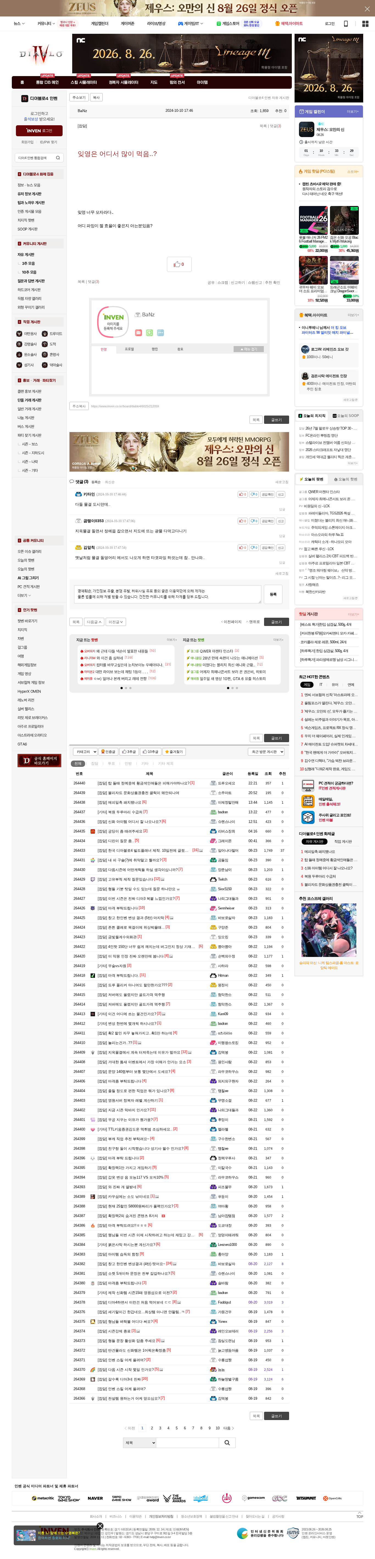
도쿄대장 (225, 1225)
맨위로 (254, 622)
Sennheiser (226, 908)
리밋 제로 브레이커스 (32, 718)
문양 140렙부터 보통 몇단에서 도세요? (134, 1072)
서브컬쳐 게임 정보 (31, 682)
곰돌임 (223, 860)
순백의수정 (226, 956)
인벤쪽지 (139, 333)
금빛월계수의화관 (117, 937)
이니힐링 (149, 333)
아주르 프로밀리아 (31, 726)
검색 (57, 157)
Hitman (223, 975)
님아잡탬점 (226, 1216)
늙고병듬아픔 (228, 1350)
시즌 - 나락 (30, 462)
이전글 (114, 622)
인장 (104, 350)
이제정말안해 (228, 802)
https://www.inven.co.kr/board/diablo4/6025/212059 (125, 406)
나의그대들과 (228, 899)
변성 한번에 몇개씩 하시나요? (127, 1023)
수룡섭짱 (225, 1360)
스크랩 (222, 282)
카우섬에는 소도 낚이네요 (124, 1197)
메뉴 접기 (249, 349)
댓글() (275, 126)
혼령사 (54, 354)
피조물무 (225, 1187)
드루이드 (56, 334)
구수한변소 (226, 1139)
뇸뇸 (221, 1370)
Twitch (222, 879)
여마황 (223, 1206)
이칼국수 (225, 1168)
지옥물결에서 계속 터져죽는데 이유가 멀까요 (139, 1052)
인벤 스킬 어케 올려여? (121, 1360)
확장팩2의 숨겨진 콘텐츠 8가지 (128, 1216)
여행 (21, 656)
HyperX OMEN (29, 691)
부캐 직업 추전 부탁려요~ (123, 1139)
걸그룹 (22, 647)
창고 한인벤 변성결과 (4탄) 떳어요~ (131, 1264)
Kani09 (223, 1014)
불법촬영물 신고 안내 (224, 1516)
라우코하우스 (228, 1072)
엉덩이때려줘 (228, 1235)
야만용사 (30, 334)
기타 (145, 763)
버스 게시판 (26, 426)
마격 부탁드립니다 (118, 908)
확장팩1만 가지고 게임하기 (125, 1168)
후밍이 (223, 1120)
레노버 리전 (26, 700)
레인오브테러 (228, 1331)
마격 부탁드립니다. (118, 975)
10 (218, 1428)
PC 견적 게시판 (29, 586)
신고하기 (238, 282)
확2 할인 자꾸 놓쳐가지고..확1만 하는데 (135, 1033)
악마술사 (56, 365)
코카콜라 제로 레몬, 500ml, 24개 (323, 642)
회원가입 (27, 142)
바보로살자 (226, 918)
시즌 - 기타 (30, 470)
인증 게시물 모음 (29, 211)
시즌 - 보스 (30, 444)
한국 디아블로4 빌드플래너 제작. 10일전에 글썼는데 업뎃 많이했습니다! (161, 850)
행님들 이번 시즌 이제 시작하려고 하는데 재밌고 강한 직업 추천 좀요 (158, 1235)
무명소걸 (225, 1100)
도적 (53, 344)
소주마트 (225, 793)
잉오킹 (223, 937)
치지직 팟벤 (26, 220)
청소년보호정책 (191, 1516)
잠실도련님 (226, 1341)
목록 (263, 126)
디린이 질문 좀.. (116, 841)
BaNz (82, 110)
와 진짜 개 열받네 (117, 1187)
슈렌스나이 (226, 822)
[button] (122, 688)
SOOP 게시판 (27, 229)
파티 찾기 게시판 (29, 435)
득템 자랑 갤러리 (29, 298)
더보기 (160, 333)
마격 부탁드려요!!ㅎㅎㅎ (122, 1225)
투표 (111, 763)
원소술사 (30, 354)
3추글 (131, 752)
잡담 (94, 763)
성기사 (28, 365)
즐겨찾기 (176, 752)
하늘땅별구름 (228, 1379)
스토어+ (353, 172)
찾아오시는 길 (255, 1516)
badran (223, 812)
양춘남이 (225, 870)
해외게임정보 (27, 665)
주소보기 (79, 97)
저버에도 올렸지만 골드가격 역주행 (131, 995)
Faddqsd (224, 1302)
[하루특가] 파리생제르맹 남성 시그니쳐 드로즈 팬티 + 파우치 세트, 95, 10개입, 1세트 (329, 660)
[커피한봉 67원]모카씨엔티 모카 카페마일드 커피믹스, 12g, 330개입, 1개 (329, 633)
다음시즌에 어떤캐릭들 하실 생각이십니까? (138, 870)
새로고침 (282, 482)
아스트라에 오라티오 (32, 735)
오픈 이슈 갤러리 (29, 551)
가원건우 (225, 1312)
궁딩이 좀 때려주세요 (120, 831)
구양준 (223, 927)
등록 (273, 594)
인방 (128, 763)
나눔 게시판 (26, 418)
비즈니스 (116, 1516)
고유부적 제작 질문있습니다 (125, 879)
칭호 (180, 349)
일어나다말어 (228, 850)
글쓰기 (276, 738)
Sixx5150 (225, 889)
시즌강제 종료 (114, 1331)
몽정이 (223, 985)
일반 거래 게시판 (29, 409)
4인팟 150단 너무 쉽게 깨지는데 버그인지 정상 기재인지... (150, 947)
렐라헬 (223, 1129)
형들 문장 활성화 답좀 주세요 (126, 1341)
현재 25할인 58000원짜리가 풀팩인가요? (135, 1206)
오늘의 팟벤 (26, 569)
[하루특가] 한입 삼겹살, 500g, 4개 (324, 651)
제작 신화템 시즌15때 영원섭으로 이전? (135, 1293)
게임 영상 (24, 674)
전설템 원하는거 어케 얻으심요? (129, 1398)
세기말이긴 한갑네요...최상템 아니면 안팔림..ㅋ (141, 1312)
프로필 (129, 349)
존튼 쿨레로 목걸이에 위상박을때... (131, 927)
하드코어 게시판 (29, 290)
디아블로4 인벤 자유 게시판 (268, 98)
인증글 (110, 752)
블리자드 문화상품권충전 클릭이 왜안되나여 (138, 793)
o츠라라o (225, 1033)
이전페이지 (233, 622)
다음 (227, 1428)
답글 (282, 509)
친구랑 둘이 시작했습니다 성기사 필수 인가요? (140, 1148)
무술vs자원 (112, 966)
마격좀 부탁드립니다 (119, 1081)
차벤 (21, 638)
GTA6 (22, 744)
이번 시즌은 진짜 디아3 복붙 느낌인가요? (136, 899)
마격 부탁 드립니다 (118, 1158)
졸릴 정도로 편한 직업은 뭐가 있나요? (133, 1091)
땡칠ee (223, 1091)
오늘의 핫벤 (26, 560)
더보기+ (172, 640)
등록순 (95, 482)
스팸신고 (255, 282)
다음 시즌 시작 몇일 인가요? (126, 1370)
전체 (78, 763)
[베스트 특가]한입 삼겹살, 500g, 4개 (325, 624)
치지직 (22, 630)
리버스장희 (226, 831)
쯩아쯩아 (225, 947)
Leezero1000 (227, 1245)
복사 (96, 97)
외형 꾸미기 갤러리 (31, 307)
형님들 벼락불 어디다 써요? (125, 1321)
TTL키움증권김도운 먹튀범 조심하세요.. (135, 1129)
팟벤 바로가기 (27, 621)
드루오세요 (226, 783)
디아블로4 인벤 (43, 98)
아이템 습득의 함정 (118, 1254)
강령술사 (30, 344)
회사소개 (96, 1516)
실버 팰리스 (26, 709)
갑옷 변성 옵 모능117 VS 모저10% (131, 1177)
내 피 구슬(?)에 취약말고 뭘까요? (129, 860)
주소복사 (79, 406)
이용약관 (135, 1516)
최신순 (110, 482)
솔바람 (223, 1283)
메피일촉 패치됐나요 (119, 802)
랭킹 (155, 349)
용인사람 (225, 1062)
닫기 (100, 1525)
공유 (211, 282)
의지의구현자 (228, 1081)
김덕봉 (223, 1052)
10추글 (153, 752)
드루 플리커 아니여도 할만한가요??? (132, 985)
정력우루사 (226, 1158)
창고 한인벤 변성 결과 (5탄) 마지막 (131, 918)
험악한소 (225, 995)
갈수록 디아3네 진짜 (119, 1379)
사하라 (223, 966)
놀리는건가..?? (115, 1043)
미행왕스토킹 (228, 1043)
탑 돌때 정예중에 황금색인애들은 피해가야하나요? (143, 783)
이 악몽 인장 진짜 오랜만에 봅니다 (131, 956)
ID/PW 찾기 (48, 142)
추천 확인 (272, 282)
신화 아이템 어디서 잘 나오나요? (129, 822)
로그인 (329, 23)
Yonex (222, 1321)
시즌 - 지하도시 (33, 453)
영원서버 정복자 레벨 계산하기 (128, 1100)
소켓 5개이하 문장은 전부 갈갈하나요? (134, 1273)
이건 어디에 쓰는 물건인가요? (127, 1014)
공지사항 (278, 1516)
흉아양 (223, 1254)
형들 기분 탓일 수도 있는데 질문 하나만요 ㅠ (139, 889)
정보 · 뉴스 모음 (29, 185)
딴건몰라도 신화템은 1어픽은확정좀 (132, 1350)
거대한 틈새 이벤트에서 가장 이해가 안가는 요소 (142, 1062)
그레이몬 (225, 841)
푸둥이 (223, 1197)
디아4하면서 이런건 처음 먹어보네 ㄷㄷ (135, 1302)
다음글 (92, 622)
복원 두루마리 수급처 (120, 812)
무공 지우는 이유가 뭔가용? (125, 1120)
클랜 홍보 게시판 (29, 391)
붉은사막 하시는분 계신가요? (126, 1245)
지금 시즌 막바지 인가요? (123, 1110)
